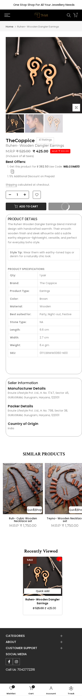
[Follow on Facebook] (9, 661)
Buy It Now (60, 205)
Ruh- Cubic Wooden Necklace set (23, 519)
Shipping (11, 185)
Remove (59, 559)
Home (9, 26)
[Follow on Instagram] (16, 661)
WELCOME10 (71, 166)
